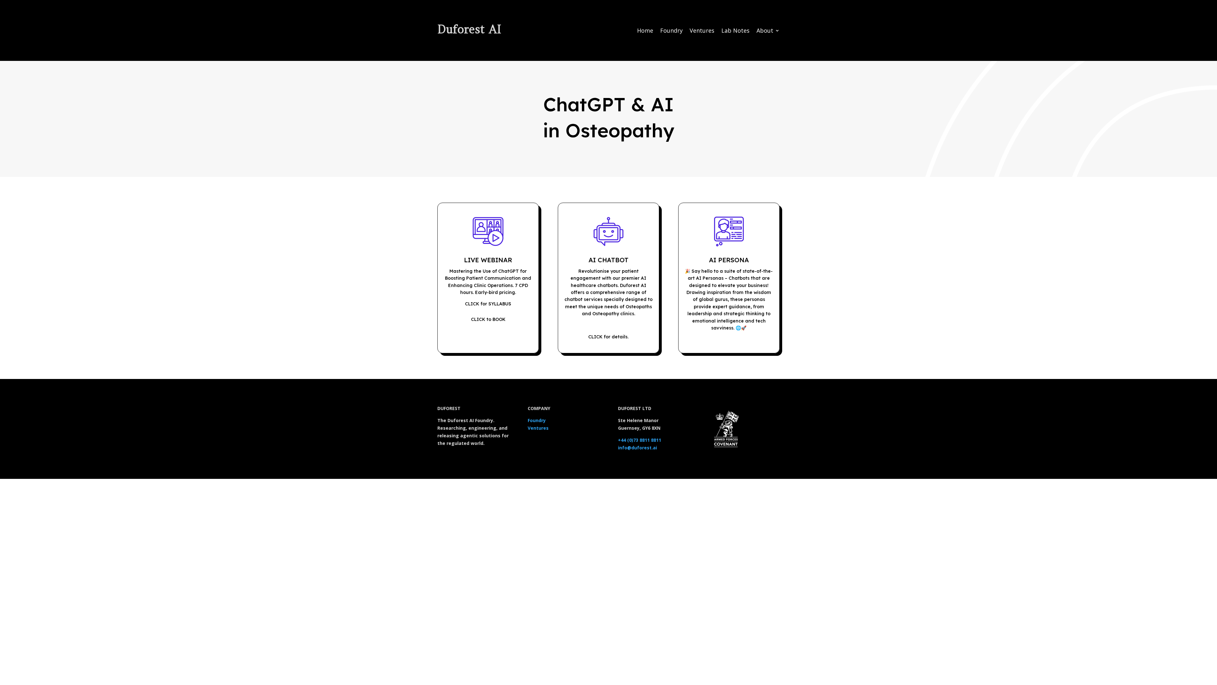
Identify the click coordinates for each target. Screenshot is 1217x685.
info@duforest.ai (637, 448)
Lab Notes (735, 31)
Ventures (702, 31)
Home (645, 31)
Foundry (671, 31)
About (765, 31)
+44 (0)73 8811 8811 (639, 440)
